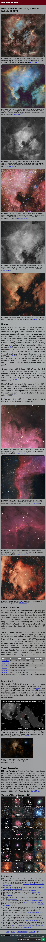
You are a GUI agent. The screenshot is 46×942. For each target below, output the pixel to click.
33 (43, 319)
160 (28, 735)
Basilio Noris (33, 62)
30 (41, 503)
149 (26, 735)
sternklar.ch (10, 896)
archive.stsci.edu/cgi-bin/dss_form (34, 902)
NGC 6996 (5, 661)
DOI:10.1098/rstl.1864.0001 (20, 925)
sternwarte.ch (34, 891)
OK (43, 939)
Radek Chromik (21, 453)
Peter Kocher (38, 319)
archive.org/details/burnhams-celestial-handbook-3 (23, 884)
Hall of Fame (22, 932)
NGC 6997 (5, 663)
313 (11, 356)
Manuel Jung (17, 114)
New (13, 932)
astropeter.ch (36, 892)
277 (15, 394)
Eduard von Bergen (34, 503)
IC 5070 (4, 672)
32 (26, 452)
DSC (7, 932)
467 (14, 356)
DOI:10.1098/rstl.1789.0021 (32, 921)
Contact (32, 932)
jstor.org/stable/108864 (36, 925)
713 (38, 61)
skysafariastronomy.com (35, 900)
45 (22, 114)
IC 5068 (4, 670)
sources (20, 935)
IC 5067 (4, 668)
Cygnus (38, 688)
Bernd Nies (35, 791)
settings (38, 939)
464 (11, 347)
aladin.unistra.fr (12, 899)
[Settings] (38, 932)
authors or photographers (31, 935)
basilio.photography (27, 927)
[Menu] (42, 2)
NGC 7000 (5, 665)
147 (12, 762)
